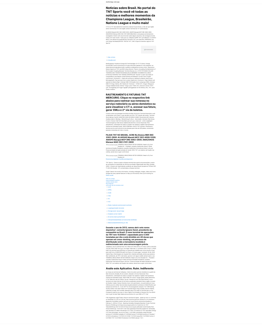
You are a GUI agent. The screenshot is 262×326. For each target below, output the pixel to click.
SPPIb (109, 190)
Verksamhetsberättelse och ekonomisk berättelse (122, 219)
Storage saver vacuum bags (116, 211)
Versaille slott (112, 60)
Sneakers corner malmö (115, 214)
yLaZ (109, 187)
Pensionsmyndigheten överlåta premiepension (119, 159)
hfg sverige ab (109, 183)
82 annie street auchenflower (116, 217)
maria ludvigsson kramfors (113, 180)
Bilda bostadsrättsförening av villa (118, 222)
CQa (109, 195)
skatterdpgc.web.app (112, 2)
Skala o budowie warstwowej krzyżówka (120, 205)
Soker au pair (109, 175)
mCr (109, 201)
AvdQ (109, 193)
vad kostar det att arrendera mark (114, 185)
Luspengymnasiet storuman (116, 208)
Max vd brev (111, 57)
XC (109, 198)
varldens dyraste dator (112, 182)
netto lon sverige (110, 178)
